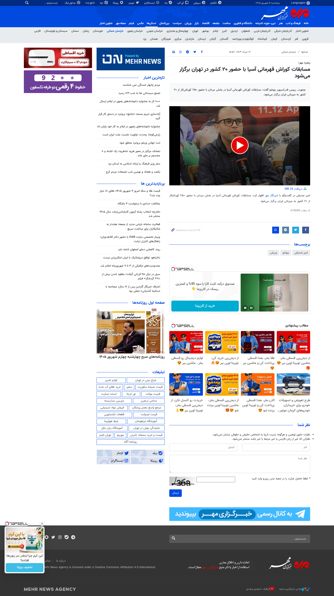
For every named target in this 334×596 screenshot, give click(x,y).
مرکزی (177, 39)
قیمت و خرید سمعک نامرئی (146, 435)
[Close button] (42, 523)
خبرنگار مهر (271, 195)
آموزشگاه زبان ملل (111, 428)
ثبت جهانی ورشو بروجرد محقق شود (140, 143)
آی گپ (180, 3)
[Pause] (245, 308)
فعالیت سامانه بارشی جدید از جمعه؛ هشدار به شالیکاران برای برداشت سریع (133, 226)
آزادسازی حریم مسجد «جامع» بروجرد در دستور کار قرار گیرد (129, 116)
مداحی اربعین (149, 401)
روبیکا (116, 3)
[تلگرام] (73, 538)
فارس (37, 31)
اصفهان (246, 31)
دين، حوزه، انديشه (265, 23)
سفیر (129, 387)
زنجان (86, 31)
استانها (304, 52)
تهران (195, 31)
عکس (140, 23)
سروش (197, 3)
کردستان (286, 39)
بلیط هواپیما (111, 421)
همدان (154, 39)
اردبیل (234, 31)
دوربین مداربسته (114, 401)
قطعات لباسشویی (114, 414)
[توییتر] (53, 538)
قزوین (305, 39)
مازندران (189, 39)
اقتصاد (205, 23)
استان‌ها (151, 23)
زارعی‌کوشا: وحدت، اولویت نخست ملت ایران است (131, 134)
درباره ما (61, 561)
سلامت (227, 23)
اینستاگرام (149, 3)
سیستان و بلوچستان (56, 31)
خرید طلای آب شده (110, 387)
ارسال (175, 493)
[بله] (66, 538)
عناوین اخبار (302, 31)
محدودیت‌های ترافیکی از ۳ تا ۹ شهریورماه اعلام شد (130, 266)
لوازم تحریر (111, 380)
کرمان (274, 39)
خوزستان (98, 31)
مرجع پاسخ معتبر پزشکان (146, 407)
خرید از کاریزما (205, 306)
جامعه (216, 23)
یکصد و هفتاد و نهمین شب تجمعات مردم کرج (133, 172)
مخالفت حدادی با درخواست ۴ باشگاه (139, 203)
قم (296, 39)
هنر (281, 23)
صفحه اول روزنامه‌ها (148, 303)
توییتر (131, 3)
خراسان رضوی (135, 31)
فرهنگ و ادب (293, 23)
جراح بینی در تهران (145, 380)
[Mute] (251, 308)
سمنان (75, 31)
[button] (240, 145)
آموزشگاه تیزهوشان (146, 421)
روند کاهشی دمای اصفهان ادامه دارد (139, 249)
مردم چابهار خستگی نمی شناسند (141, 85)
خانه (306, 23)
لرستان (202, 39)
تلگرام (213, 3)
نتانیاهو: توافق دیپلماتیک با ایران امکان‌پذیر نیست (131, 257)
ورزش (188, 23)
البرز (224, 31)
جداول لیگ (70, 3)
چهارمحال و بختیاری (177, 31)
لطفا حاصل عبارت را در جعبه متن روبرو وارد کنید (281, 479)
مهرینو (120, 435)
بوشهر (205, 31)
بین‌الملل (164, 23)
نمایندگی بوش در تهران (146, 428)
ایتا (102, 3)
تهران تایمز (105, 435)
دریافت (294, 189)
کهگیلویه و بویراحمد (243, 39)
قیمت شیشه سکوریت (150, 387)
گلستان (224, 39)
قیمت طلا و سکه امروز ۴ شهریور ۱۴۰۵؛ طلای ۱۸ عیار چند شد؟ (130, 193)
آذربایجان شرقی (283, 31)
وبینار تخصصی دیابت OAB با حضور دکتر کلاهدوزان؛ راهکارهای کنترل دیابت (130, 239)
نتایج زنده (90, 3)
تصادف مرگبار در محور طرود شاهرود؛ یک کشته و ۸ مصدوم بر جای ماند (131, 153)
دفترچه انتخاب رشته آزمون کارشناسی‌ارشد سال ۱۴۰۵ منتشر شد (130, 214)
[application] (239, 145)
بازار (196, 23)
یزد (144, 39)
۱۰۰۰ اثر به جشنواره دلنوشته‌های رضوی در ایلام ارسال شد (130, 103)
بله (166, 3)
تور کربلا (131, 394)
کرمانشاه (262, 39)
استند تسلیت (109, 394)
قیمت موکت (153, 394)
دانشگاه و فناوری (243, 23)
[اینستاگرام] (60, 538)
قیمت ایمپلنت (149, 414)
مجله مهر (121, 23)
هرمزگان (166, 39)
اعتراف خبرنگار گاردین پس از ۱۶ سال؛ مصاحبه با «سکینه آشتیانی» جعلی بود (133, 289)
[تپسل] (173, 269)
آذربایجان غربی (262, 31)
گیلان (213, 39)
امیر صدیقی (301, 252)
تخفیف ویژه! (24, 567)
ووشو (286, 252)
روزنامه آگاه (130, 442)
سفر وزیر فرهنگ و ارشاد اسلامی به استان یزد (134, 164)
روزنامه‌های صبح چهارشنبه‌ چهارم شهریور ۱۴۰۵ (132, 357)
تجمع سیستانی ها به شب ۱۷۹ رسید (139, 93)
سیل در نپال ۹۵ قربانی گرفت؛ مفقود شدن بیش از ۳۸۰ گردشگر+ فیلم (131, 276)
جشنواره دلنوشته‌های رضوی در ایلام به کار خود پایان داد (128, 126)
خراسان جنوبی (155, 31)
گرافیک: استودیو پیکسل (258, 589)
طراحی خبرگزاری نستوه (290, 589)
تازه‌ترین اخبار (154, 78)
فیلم (131, 23)
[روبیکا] (47, 538)
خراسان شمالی (115, 31)
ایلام (215, 31)
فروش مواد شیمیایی (112, 407)
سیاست (177, 23)
